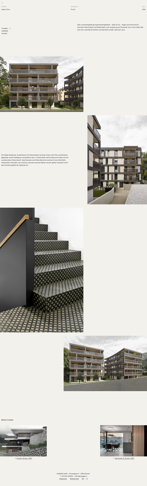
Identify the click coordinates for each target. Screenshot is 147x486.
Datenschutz (74, 479)
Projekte (5, 28)
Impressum (63, 479)
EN (83, 479)
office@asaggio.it (81, 476)
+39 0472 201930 (67, 476)
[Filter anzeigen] (10, 28)
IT (87, 479)
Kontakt (4, 33)
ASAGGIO (5, 31)
